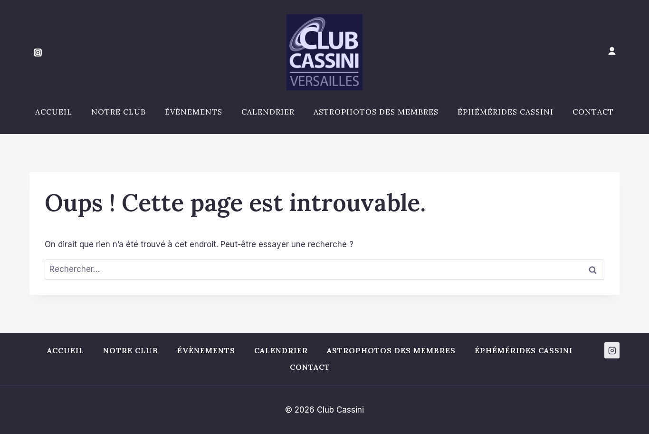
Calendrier (268, 111)
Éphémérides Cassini (506, 111)
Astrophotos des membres (376, 111)
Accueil (53, 111)
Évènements (193, 111)
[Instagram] (37, 52)
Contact (593, 111)
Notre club (118, 111)
